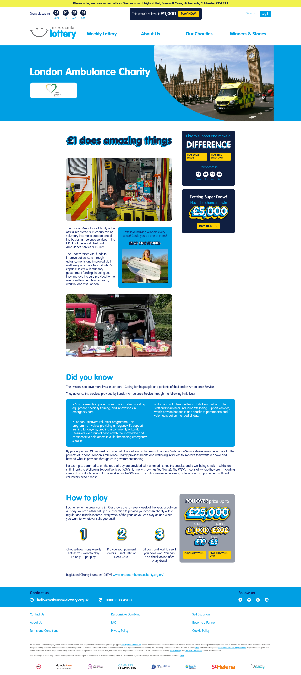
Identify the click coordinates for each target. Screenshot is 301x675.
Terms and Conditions (44, 631)
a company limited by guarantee (232, 648)
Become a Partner (204, 622)
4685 (197, 648)
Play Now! (189, 14)
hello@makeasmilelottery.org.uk (63, 600)
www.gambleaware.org (131, 645)
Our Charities (199, 34)
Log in (265, 14)
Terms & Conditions (193, 651)
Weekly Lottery (102, 34)
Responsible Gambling (125, 614)
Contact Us (37, 614)
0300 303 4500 (119, 600)
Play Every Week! (193, 156)
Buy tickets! (208, 226)
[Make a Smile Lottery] (53, 37)
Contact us (39, 593)
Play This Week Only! (217, 156)
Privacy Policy (119, 631)
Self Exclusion (201, 614)
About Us (150, 34)
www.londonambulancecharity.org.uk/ (138, 575)
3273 (182, 656)
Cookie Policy (200, 631)
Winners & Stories (248, 34)
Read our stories (145, 243)
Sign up (251, 13)
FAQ (113, 622)
